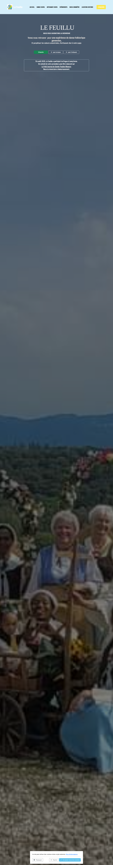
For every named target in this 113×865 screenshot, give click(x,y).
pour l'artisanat (72, 52)
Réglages (39, 860)
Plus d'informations (72, 854)
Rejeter (55, 860)
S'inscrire (41, 52)
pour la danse (57, 52)
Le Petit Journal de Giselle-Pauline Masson (56, 66)
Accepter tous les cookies (71, 860)
